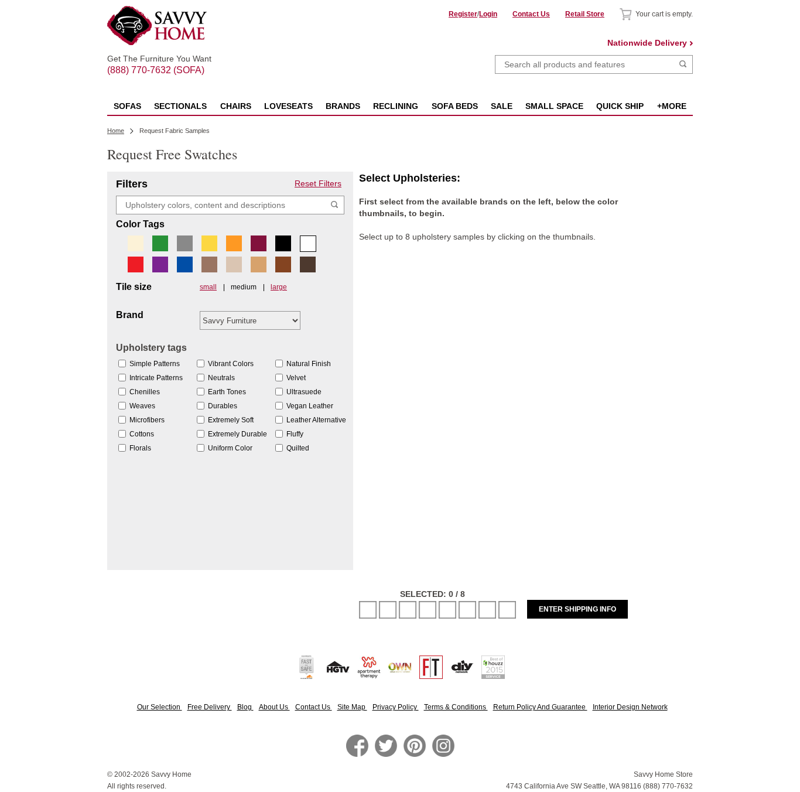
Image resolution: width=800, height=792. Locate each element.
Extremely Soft (231, 420)
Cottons (141, 434)
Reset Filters (318, 183)
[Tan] (258, 264)
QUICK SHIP (620, 106)
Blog (245, 707)
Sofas (127, 106)
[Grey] (185, 243)
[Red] (135, 264)
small (208, 287)
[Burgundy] (258, 243)
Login (488, 14)
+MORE (671, 106)
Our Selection (159, 707)
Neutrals (221, 378)
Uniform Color (230, 448)
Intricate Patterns (156, 378)
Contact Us (531, 14)
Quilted (297, 448)
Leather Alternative (316, 420)
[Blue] (185, 264)
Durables (222, 406)
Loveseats (288, 106)
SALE (501, 106)
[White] (308, 243)
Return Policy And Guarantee (540, 707)
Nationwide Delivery (647, 42)
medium (244, 287)
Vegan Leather (309, 406)
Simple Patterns (154, 364)
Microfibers (147, 420)
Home (115, 130)
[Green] (160, 243)
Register (463, 14)
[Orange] (234, 243)
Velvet (296, 378)
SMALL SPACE (554, 106)
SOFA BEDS (455, 106)
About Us (274, 707)
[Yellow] (209, 243)
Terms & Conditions (456, 707)
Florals (140, 448)
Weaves (142, 406)
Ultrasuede (304, 392)
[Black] (283, 243)
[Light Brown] (209, 264)
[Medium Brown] (283, 264)
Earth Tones (227, 392)
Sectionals (180, 106)
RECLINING (395, 106)
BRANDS (343, 106)
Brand (129, 315)
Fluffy (294, 434)
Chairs (235, 106)
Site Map (352, 707)
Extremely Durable (237, 434)
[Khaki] (234, 264)
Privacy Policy (395, 707)
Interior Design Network (630, 707)
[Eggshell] (135, 243)
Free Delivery (209, 707)
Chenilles (144, 392)
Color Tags (140, 224)
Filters (132, 184)
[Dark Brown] (308, 264)
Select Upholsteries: (409, 178)
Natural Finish (308, 364)
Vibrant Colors (231, 364)
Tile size (134, 287)
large (279, 287)
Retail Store (584, 14)
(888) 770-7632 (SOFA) (159, 60)
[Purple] (160, 264)
